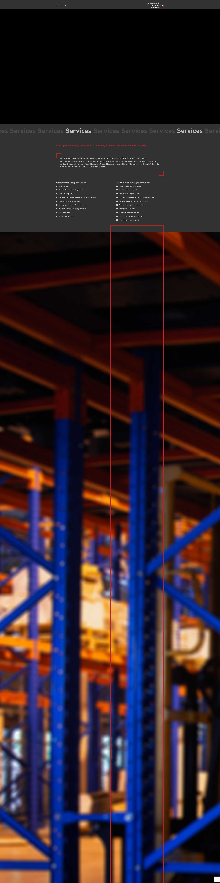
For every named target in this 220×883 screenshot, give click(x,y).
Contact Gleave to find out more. (94, 166)
